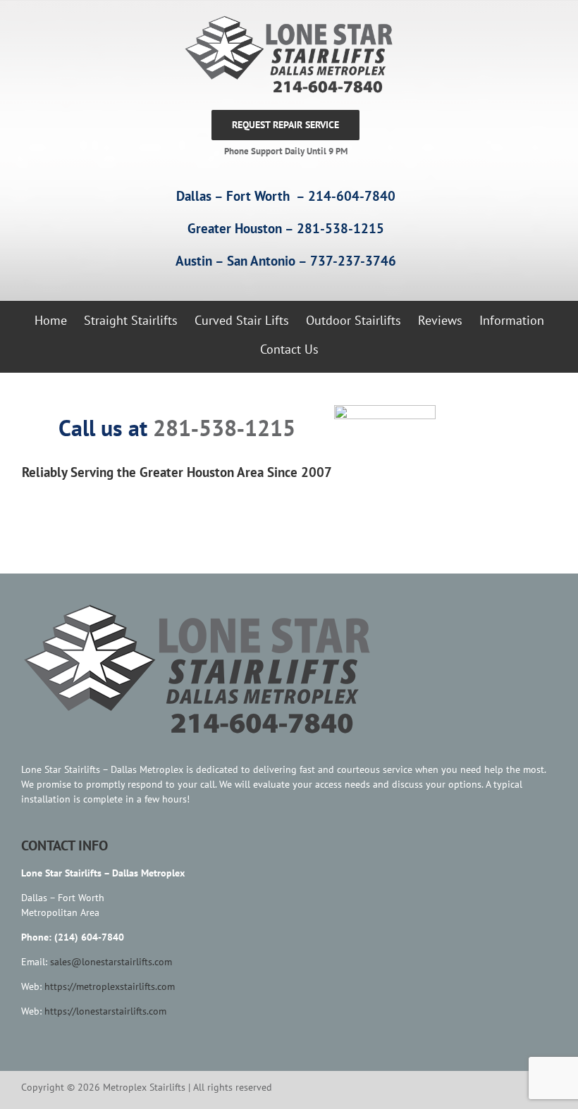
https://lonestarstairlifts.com (105, 1011)
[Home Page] (285, 55)
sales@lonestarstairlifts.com (111, 961)
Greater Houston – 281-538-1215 (285, 228)
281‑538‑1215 (224, 427)
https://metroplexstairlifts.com (109, 986)
